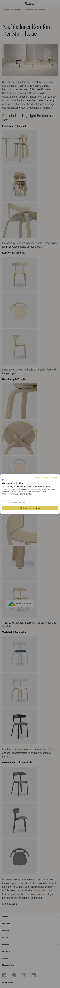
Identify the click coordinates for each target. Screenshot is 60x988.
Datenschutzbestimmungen (46, 477)
